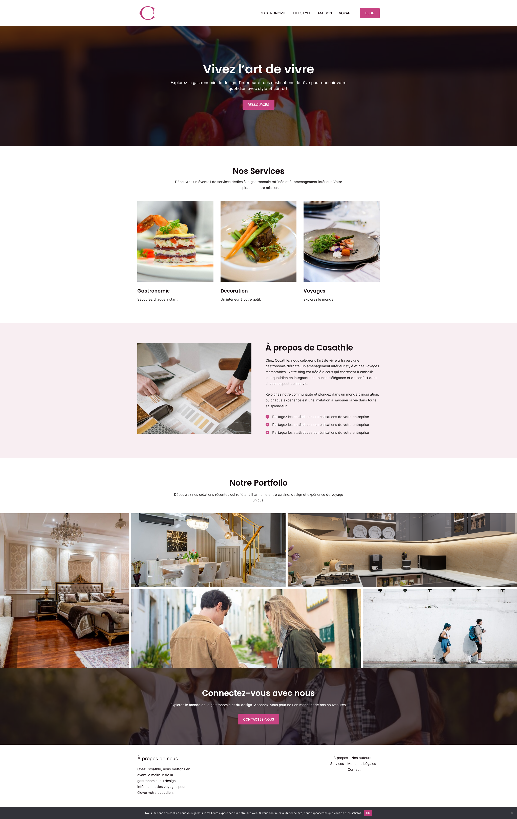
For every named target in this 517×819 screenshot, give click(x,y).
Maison (325, 13)
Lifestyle (302, 13)
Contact (354, 769)
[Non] (512, 813)
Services (337, 764)
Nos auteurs (361, 758)
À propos (340, 758)
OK (368, 812)
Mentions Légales (361, 764)
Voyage (346, 13)
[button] (370, 13)
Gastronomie (273, 13)
